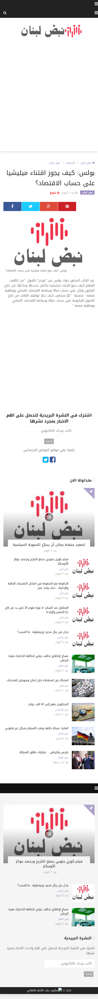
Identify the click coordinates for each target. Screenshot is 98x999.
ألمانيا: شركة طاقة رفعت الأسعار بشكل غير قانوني (36, 728)
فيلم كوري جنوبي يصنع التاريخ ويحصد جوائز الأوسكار (41, 561)
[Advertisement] (49, 95)
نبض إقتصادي (61, 710)
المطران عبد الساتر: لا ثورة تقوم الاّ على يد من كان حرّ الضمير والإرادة (36, 610)
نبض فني (63, 569)
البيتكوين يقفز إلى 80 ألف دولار (48, 704)
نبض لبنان (86, 162)
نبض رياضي (62, 637)
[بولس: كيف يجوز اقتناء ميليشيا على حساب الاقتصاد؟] (49, 244)
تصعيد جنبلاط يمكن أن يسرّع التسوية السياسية (49, 544)
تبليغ (53, 192)
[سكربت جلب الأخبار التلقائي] (44, 990)
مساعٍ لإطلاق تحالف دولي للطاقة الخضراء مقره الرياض (38, 658)
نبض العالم (63, 666)
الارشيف (70, 162)
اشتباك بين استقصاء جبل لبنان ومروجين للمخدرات (37, 680)
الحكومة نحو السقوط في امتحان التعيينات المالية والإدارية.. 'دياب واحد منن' (38, 586)
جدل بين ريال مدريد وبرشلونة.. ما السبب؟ (42, 632)
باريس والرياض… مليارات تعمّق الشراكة (43, 752)
